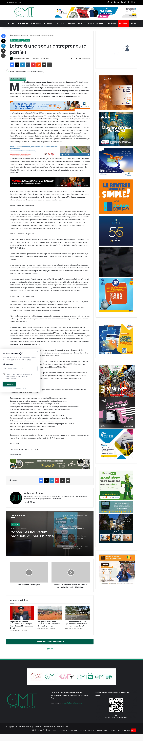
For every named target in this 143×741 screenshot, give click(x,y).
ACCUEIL (11, 23)
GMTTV (124, 23)
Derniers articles (22, 35)
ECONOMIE (48, 23)
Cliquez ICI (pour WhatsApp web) (116, 717)
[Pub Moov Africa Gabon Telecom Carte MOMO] (116, 354)
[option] (50, 533)
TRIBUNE (70, 23)
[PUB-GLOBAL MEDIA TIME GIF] (116, 277)
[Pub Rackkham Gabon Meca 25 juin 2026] (116, 213)
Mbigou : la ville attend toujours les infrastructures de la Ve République (49, 624)
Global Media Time (62, 726)
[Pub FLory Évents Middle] (50, 469)
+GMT (90, 23)
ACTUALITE (22, 23)
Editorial (112, 23)
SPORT (80, 23)
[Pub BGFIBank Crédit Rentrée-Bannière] (50, 110)
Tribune (26, 40)
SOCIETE (60, 23)
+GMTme (100, 23)
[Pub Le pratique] (116, 512)
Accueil (13, 35)
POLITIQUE (35, 23)
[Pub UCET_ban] (50, 156)
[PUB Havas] (116, 177)
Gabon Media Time (19, 58)
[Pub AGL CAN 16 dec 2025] (116, 145)
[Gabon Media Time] (24, 12)
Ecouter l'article (18, 79)
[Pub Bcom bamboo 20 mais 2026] (116, 500)
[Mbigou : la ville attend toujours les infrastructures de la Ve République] (50, 613)
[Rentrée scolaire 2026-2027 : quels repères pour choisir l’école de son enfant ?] (77, 613)
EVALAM (24, 388)
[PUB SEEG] (116, 312)
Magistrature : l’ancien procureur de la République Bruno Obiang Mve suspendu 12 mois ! (21, 625)
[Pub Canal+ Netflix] (50, 187)
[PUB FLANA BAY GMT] (116, 542)
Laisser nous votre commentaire (50, 642)
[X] (31, 502)
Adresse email (8, 364)
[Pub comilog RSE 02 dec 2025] (116, 109)
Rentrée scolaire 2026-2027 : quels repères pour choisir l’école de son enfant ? (77, 624)
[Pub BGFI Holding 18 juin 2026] (116, 245)
